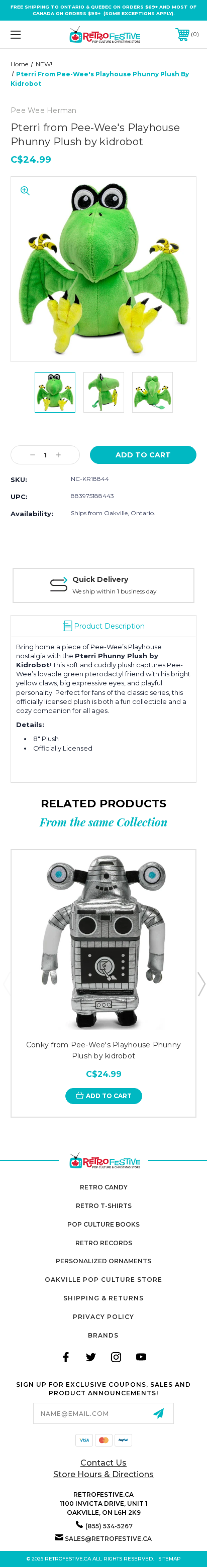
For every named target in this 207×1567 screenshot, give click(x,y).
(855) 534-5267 (109, 1526)
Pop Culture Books (103, 1224)
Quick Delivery (100, 579)
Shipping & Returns (103, 1298)
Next (201, 983)
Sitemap (169, 1558)
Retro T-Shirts (104, 1206)
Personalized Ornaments (103, 1261)
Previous (7, 983)
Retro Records (103, 1243)
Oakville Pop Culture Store (103, 1279)
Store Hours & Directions (103, 1474)
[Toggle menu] (29, 34)
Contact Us (103, 1463)
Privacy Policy (103, 1316)
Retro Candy (104, 1187)
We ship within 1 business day (114, 591)
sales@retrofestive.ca (108, 1538)
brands (103, 1335)
